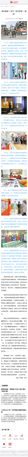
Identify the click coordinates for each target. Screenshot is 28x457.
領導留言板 (21, 439)
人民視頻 (4, 447)
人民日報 (4, 439)
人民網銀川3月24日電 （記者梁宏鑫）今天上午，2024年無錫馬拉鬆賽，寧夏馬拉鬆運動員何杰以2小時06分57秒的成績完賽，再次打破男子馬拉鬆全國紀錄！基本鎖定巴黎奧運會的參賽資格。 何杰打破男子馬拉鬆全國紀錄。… (14, 418)
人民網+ (9, 439)
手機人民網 (15, 439)
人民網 (1, 6)
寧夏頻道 (7, 6)
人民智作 (9, 447)
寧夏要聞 (12, 6)
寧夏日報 (21, 18)
